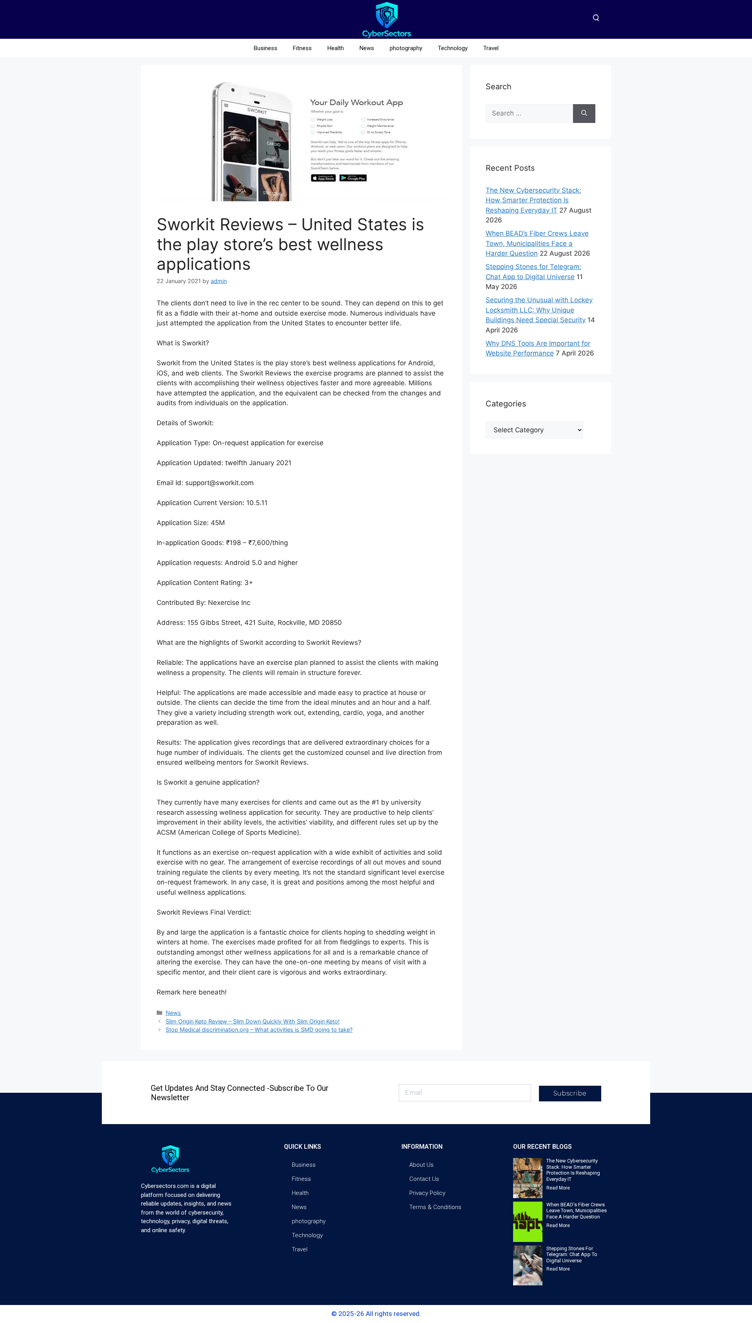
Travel (491, 48)
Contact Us (424, 1178)
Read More (558, 1188)
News (367, 48)
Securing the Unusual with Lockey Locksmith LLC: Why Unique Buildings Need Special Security (539, 310)
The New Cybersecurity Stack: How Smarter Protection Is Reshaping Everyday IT (533, 200)
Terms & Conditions (435, 1207)
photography (406, 48)
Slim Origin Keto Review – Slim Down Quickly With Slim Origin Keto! (253, 1021)
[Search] (584, 113)
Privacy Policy (427, 1193)
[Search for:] (529, 113)
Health (335, 48)
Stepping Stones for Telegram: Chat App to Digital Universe (571, 1254)
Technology (453, 48)
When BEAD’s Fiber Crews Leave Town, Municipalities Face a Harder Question (537, 243)
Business (265, 48)
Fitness (302, 48)
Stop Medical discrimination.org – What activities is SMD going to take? (259, 1029)
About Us (421, 1164)
